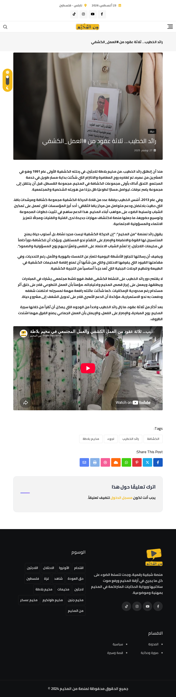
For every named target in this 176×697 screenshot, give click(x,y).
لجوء (110, 439)
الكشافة (153, 439)
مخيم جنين (75, 600)
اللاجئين (32, 568)
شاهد (58, 578)
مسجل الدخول (121, 497)
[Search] (5, 26)
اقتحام (78, 568)
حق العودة (75, 578)
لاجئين (78, 589)
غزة (46, 578)
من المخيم (75, 611)
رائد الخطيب (130, 439)
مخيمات (63, 589)
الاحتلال (48, 568)
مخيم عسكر (29, 600)
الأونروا (64, 568)
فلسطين (32, 578)
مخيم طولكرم (52, 600)
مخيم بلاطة (91, 439)
